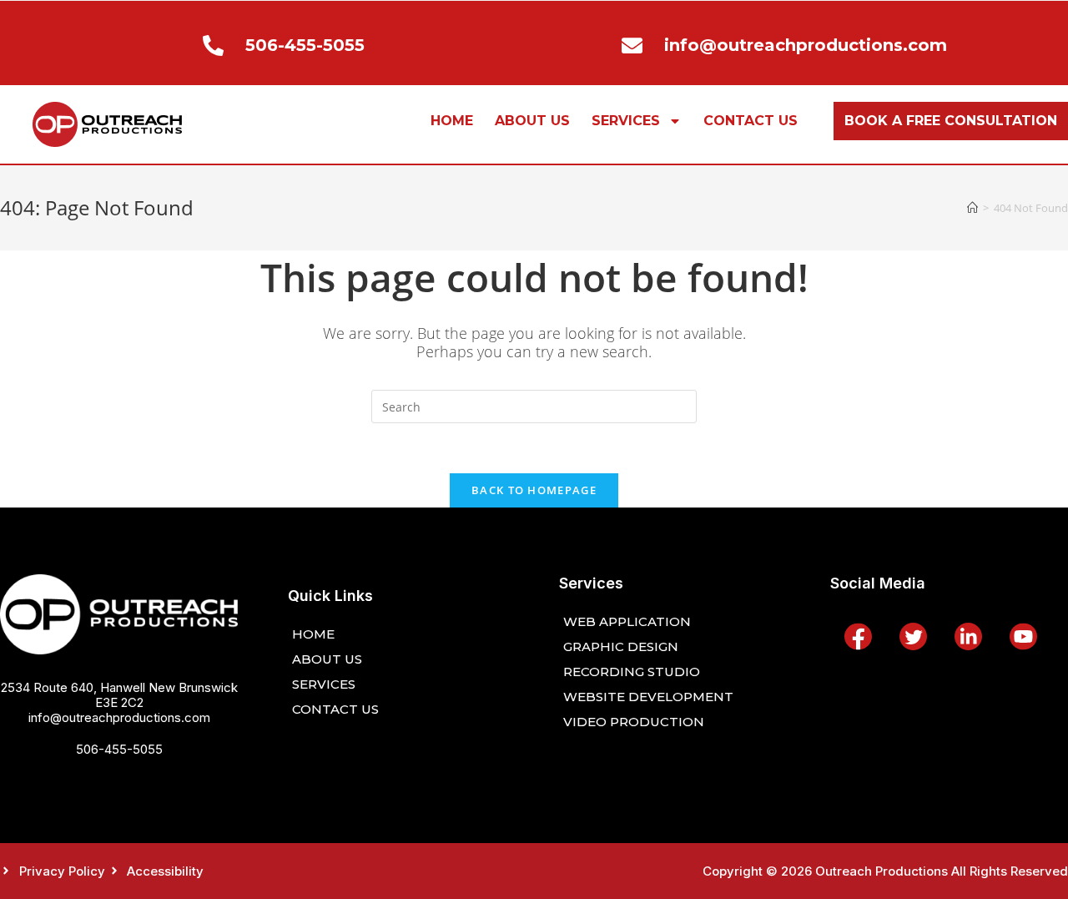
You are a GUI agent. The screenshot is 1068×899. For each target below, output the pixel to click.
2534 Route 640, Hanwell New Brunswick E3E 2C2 (119, 694)
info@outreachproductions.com (119, 717)
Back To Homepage (534, 489)
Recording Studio (631, 671)
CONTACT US (750, 121)
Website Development (648, 697)
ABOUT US (532, 121)
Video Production (633, 722)
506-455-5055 (119, 749)
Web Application (627, 621)
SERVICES (626, 121)
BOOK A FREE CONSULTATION (950, 121)
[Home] (972, 207)
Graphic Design (620, 646)
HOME (452, 121)
